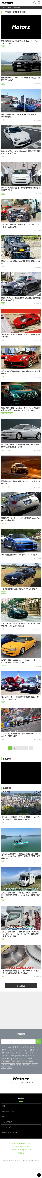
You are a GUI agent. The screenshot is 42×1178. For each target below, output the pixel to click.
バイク (12, 1056)
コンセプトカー (6, 1058)
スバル (36, 1050)
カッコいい (30, 1053)
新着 (4, 1106)
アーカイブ (16, 1058)
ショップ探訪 (7, 1122)
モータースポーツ (7, 413)
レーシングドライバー (8, 1064)
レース (10, 1067)
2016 (22, 1061)
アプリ (18, 1056)
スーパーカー (6, 1061)
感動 (3, 1053)
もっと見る (21, 986)
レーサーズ (6, 1127)
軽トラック (33, 1047)
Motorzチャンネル (9, 1132)
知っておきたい (28, 1058)
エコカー (10, 1047)
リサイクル (5, 1056)
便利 (17, 1053)
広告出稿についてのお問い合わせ (21, 1150)
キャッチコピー (23, 1050)
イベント (34, 1064)
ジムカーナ (29, 1061)
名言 (31, 1050)
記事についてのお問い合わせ (21, 1146)
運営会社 (21, 1153)
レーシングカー (12, 1050)
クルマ (4, 230)
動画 (7, 1053)
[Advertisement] (21, 1011)
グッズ (4, 1067)
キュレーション (32, 1056)
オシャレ (22, 1053)
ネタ (12, 1053)
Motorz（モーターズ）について (21, 1143)
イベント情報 (15, 1061)
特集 (3, 46)
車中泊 (24, 1056)
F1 (22, 1058)
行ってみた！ (26, 1064)
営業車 (4, 1050)
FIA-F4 (19, 1064)
